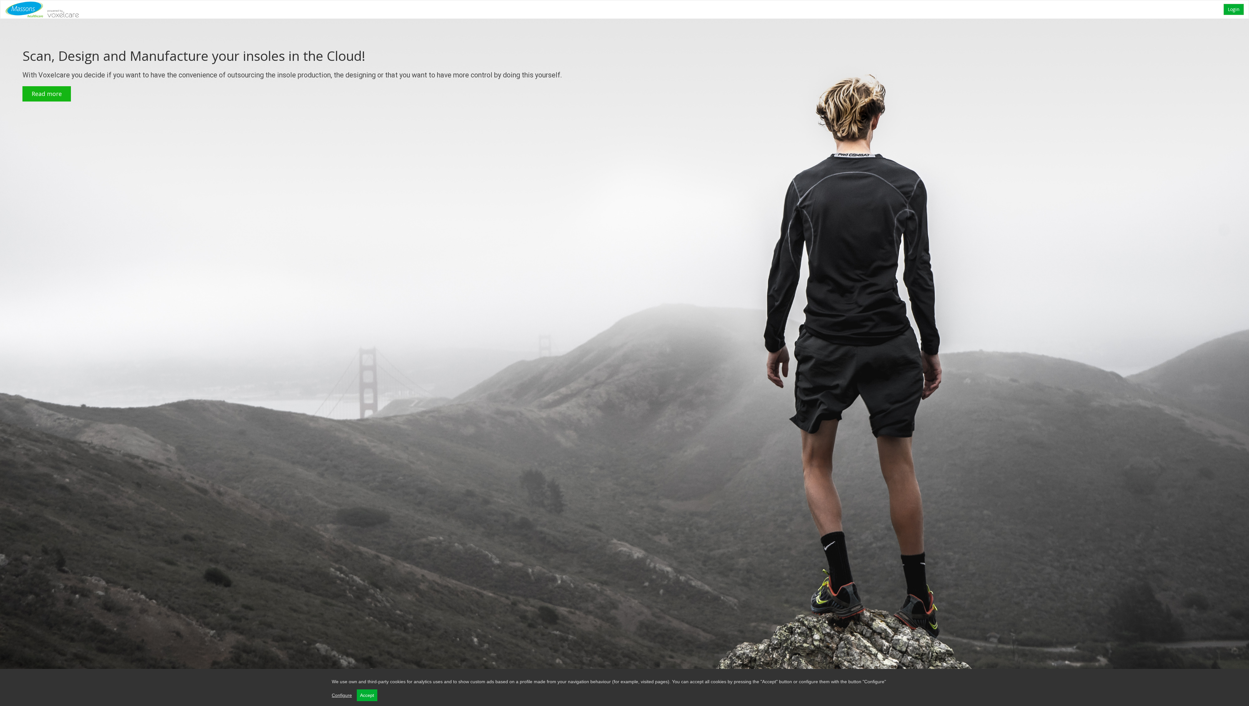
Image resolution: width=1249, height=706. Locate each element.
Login (1234, 9)
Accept (367, 695)
